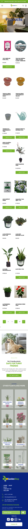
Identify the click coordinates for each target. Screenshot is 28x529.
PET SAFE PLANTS (14, 375)
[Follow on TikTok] (8, 519)
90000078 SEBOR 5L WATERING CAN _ (20, 129)
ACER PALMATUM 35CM (20, 165)
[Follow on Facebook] (12, 519)
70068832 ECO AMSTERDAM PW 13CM (6, 130)
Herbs (7, 424)
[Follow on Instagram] (15, 519)
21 (19, 321)
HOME (5, 485)
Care (7, 464)
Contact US (14, 524)
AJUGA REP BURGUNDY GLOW (20, 235)
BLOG (5, 487)
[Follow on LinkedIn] (19, 519)
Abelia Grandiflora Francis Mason (7, 143)
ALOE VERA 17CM (20, 269)
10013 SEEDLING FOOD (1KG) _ (6, 59)
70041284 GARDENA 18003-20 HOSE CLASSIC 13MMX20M (20, 59)
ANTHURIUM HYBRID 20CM (20, 305)
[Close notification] (25, 1)
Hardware (20, 464)
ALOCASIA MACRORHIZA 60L (7, 270)
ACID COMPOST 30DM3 (6, 200)
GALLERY (6, 490)
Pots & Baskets (21, 444)
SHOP (10, 485)
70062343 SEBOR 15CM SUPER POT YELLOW (20, 95)
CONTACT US (7, 489)
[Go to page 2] (23, 321)
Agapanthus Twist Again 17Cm (20, 200)
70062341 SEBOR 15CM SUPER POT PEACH (7, 95)
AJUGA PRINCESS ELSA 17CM (7, 235)
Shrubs (21, 424)
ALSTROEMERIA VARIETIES (6, 305)
